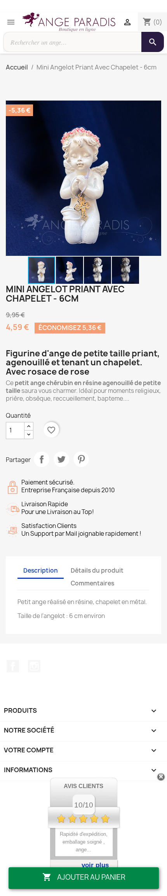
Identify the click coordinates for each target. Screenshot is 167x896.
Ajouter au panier (83, 877)
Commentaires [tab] (92, 583)
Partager (41, 459)
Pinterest (81, 459)
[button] (154, 107)
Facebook (13, 666)
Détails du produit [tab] (97, 570)
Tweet (61, 459)
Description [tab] (40, 570)
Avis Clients (83, 786)
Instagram (34, 666)
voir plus (95, 865)
